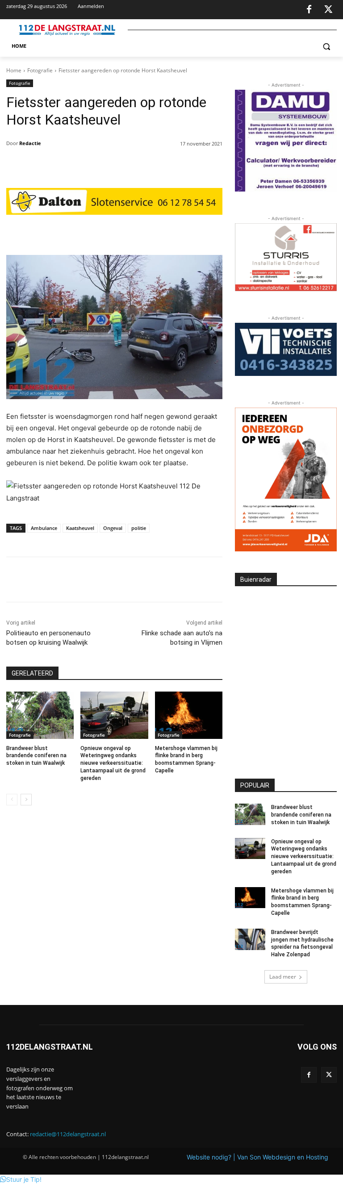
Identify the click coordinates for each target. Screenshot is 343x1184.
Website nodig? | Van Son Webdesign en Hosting (257, 1157)
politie (138, 528)
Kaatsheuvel (80, 528)
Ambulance (44, 528)
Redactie (30, 143)
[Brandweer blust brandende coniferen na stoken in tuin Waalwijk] (40, 715)
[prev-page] (11, 799)
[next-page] (26, 799)
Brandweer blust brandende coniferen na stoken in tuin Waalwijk (36, 756)
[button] (326, 46)
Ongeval (112, 528)
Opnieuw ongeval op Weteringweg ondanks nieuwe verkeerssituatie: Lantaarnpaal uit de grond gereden (113, 763)
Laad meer (282, 976)
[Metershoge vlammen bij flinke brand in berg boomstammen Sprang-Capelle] (188, 715)
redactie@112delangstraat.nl (68, 1134)
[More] (180, 233)
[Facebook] (309, 9)
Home (13, 70)
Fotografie (40, 70)
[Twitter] (328, 9)
